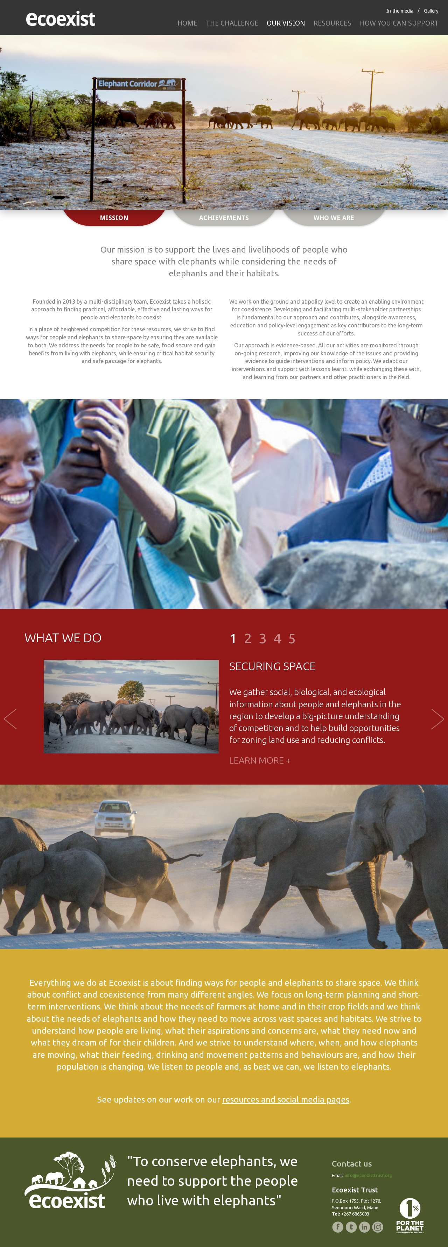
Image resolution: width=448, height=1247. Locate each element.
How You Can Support (399, 23)
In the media (399, 11)
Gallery (431, 11)
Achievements (224, 217)
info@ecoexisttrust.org (368, 1175)
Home (187, 23)
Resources (332, 23)
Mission (114, 217)
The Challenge (232, 23)
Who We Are (334, 217)
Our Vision (286, 23)
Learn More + (260, 760)
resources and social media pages (285, 1099)
